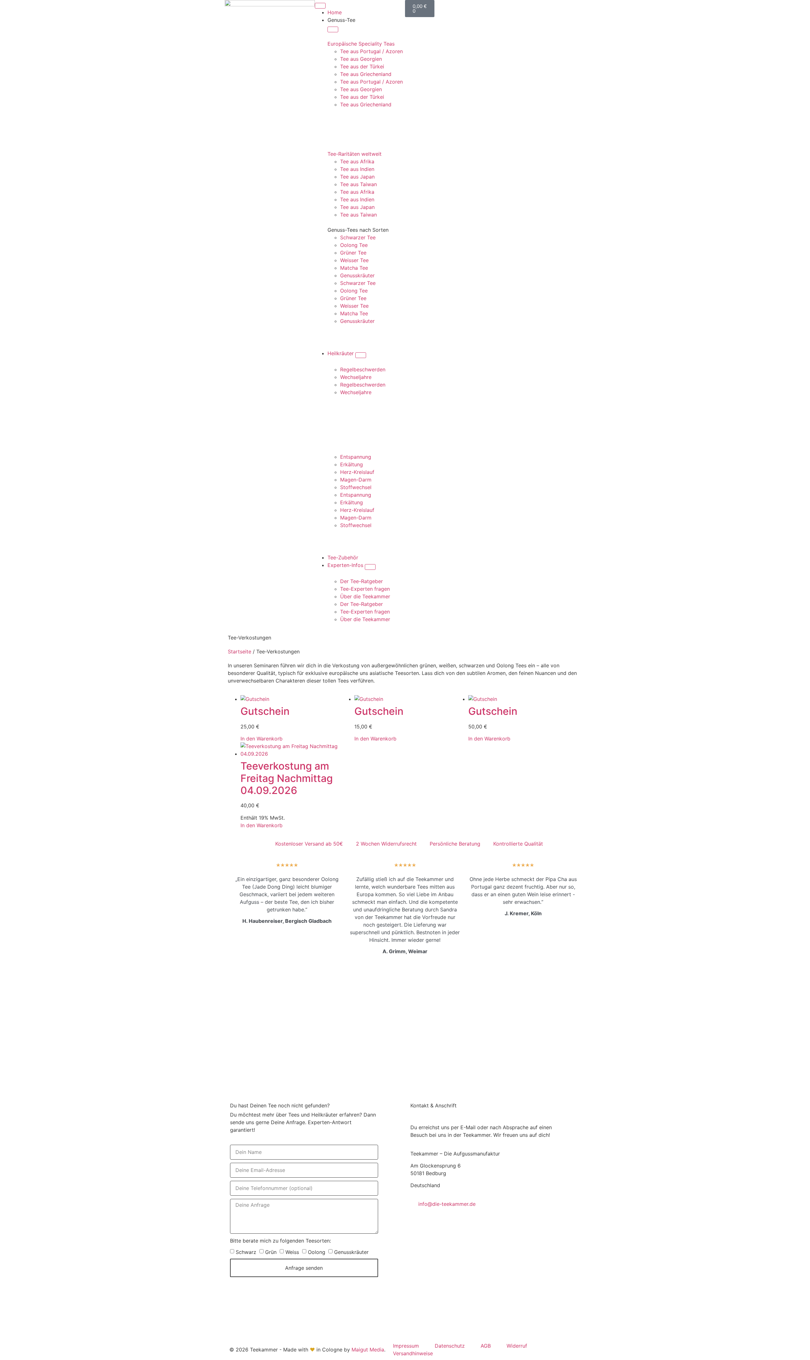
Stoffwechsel (355, 487)
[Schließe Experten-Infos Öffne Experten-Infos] (370, 567)
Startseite (239, 651)
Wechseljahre (355, 377)
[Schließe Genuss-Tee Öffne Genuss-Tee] (332, 29)
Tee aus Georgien (361, 59)
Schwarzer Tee (358, 237)
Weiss (292, 1252)
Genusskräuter (357, 275)
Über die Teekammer (365, 596)
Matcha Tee (354, 268)
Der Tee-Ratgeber (361, 581)
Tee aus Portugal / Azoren (371, 51)
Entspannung (355, 457)
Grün (271, 1252)
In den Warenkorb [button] (261, 738)
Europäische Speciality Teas (361, 44)
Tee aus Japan (357, 176)
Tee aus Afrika (357, 161)
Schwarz (246, 1252)
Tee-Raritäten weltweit (354, 154)
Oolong (316, 1252)
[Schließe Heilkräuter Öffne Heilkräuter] (360, 355)
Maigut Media (368, 1349)
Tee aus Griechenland (365, 74)
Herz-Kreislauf (357, 472)
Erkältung (351, 464)
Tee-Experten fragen (365, 589)
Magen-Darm (355, 479)
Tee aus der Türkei (362, 66)
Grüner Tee (353, 252)
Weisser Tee (354, 260)
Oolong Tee (354, 245)
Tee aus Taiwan (358, 184)
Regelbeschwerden (362, 369)
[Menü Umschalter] (320, 6)
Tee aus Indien (357, 169)
